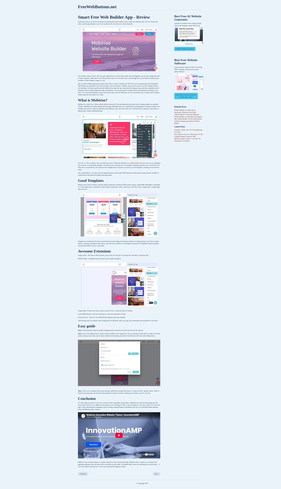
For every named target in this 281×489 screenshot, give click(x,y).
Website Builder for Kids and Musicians (186, 114)
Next (156, 474)
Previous (83, 474)
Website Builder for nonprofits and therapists (188, 117)
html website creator (121, 22)
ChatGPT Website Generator (185, 49)
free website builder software (136, 163)
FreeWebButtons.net (97, 6)
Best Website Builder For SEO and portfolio (188, 119)
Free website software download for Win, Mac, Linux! (186, 96)
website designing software (107, 330)
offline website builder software (104, 104)
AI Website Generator (187, 18)
